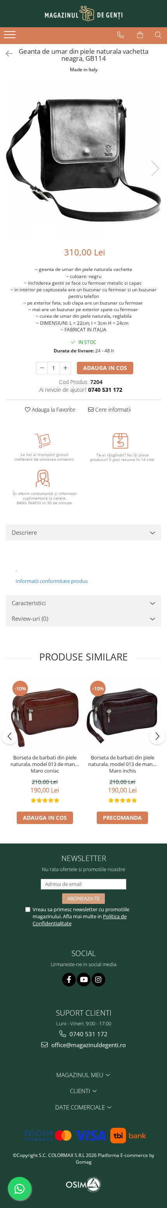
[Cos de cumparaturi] (140, 35)
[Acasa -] (83, 13)
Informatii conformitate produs (52, 581)
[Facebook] (69, 979)
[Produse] (10, 37)
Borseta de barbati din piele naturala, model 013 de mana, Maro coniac (44, 764)
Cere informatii (112, 409)
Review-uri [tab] (30, 618)
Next (155, 168)
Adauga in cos (105, 368)
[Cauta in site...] (158, 35)
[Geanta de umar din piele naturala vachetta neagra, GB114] (83, 160)
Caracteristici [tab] (29, 603)
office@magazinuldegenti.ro (88, 1045)
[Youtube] (83, 979)
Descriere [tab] (24, 532)
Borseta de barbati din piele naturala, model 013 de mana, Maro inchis (122, 764)
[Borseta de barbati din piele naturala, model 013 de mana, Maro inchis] (122, 713)
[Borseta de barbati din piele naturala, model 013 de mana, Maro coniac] (44, 713)
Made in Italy (83, 69)
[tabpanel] (83, 160)
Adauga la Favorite (52, 409)
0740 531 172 (88, 1034)
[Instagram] (98, 979)
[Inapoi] (6, 53)
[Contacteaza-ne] (120, 35)
